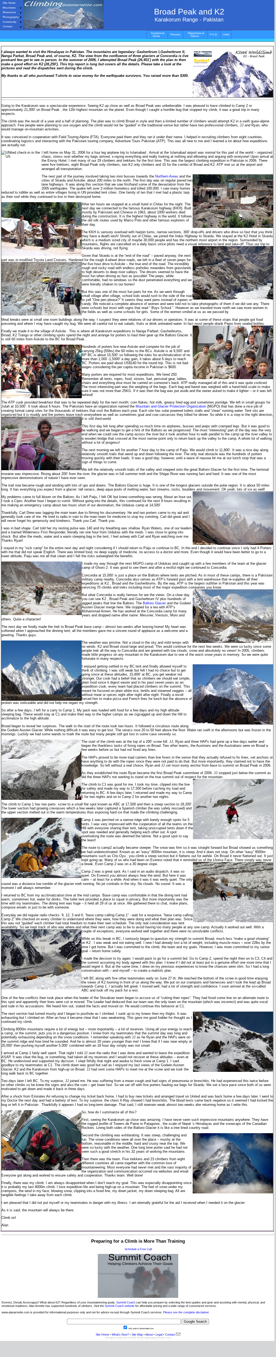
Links (226, 34)
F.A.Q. (214, 34)
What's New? (120, 1334)
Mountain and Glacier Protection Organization (170, 406)
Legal (158, 1334)
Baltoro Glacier (154, 603)
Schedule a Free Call (138, 1249)
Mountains (9, 7)
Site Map (137, 1334)
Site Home (9, 2)
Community (9, 21)
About (149, 1334)
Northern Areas (166, 176)
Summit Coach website (120, 1305)
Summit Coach (125, 1302)
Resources (9, 12)
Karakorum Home (158, 34)
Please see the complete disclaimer (186, 1312)
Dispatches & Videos (196, 34)
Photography (11, 17)
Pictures (175, 34)
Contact (7, 26)
